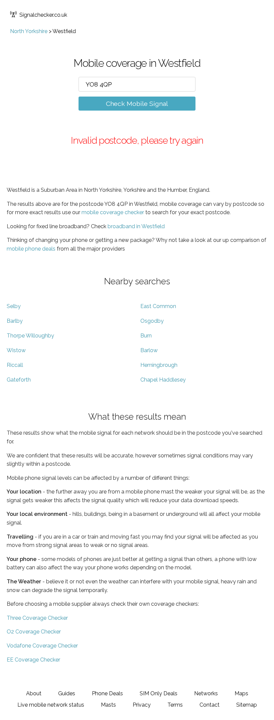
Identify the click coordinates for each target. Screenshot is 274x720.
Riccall (15, 365)
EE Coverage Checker (33, 660)
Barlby (15, 321)
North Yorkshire (28, 31)
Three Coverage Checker (37, 618)
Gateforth (19, 380)
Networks (206, 693)
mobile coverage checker (113, 212)
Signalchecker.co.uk (43, 15)
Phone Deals (107, 693)
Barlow (149, 350)
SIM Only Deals (158, 693)
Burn (146, 335)
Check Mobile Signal (137, 103)
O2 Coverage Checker (34, 631)
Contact (209, 705)
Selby (14, 306)
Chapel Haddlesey (163, 380)
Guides (66, 693)
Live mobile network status (50, 705)
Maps (241, 693)
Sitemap (246, 705)
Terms (175, 705)
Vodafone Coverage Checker (42, 645)
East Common (158, 306)
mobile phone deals (31, 249)
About (33, 693)
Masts (108, 705)
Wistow (16, 350)
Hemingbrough (158, 365)
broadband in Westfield (136, 226)
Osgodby (152, 321)
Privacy (142, 705)
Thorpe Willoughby (30, 335)
